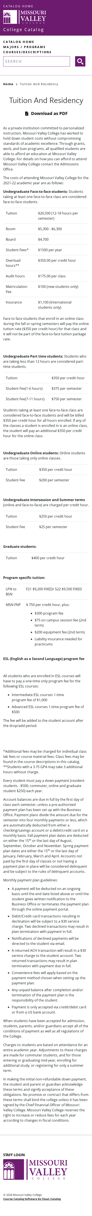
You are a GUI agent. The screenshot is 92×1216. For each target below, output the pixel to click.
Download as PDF (49, 113)
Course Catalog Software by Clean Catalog (32, 1199)
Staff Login (14, 1155)
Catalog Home (18, 6)
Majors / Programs (24, 47)
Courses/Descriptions (27, 52)
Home (8, 84)
